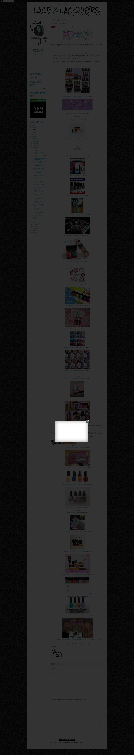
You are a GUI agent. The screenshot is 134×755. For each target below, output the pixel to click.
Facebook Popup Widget (71, 440)
